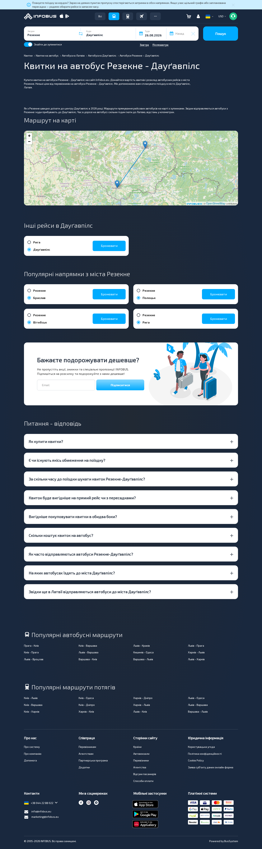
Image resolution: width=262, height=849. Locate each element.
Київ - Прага (31, 652)
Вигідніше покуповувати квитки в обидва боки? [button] (73, 516)
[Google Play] (67, 16)
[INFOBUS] (40, 16)
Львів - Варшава (88, 652)
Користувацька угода (201, 746)
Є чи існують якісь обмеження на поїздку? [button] (67, 460)
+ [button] (29, 135)
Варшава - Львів (143, 659)
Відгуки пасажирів (144, 774)
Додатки (84, 767)
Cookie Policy (196, 760)
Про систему (32, 746)
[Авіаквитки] (141, 16)
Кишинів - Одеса (143, 652)
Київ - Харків (31, 711)
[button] (155, 16)
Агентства (139, 767)
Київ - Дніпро (87, 704)
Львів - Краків (141, 645)
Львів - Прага (196, 645)
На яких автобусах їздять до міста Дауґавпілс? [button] (72, 573)
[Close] (233, 5)
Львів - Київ (140, 711)
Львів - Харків (196, 659)
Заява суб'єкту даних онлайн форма (210, 767)
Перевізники (141, 760)
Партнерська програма (93, 760)
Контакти (31, 793)
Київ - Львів (31, 698)
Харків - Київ (86, 711)
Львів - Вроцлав (33, 659)
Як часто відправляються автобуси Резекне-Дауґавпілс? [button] (81, 554)
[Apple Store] (61, 16)
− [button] (29, 141)
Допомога (30, 760)
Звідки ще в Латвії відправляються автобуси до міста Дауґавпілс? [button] (90, 591)
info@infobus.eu (41, 811)
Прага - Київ (31, 645)
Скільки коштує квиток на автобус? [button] (61, 535)
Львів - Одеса (196, 698)
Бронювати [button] (109, 245)
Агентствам (86, 753)
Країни (137, 746)
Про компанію (32, 753)
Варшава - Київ (88, 659)
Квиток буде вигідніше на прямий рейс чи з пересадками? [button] (82, 497)
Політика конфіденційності (205, 753)
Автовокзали (141, 753)
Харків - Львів (196, 652)
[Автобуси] (114, 16)
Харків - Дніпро (142, 698)
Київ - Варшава (88, 645)
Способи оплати (143, 780)
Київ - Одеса (86, 698)
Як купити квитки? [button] (46, 441)
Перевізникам (87, 746)
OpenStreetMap (215, 203)
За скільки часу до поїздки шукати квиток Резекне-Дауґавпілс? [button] (87, 479)
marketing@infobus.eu (45, 816)
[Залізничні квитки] (127, 16)
